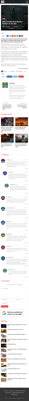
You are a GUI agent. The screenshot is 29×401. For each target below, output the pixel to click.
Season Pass (9, 47)
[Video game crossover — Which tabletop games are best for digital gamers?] (3, 350)
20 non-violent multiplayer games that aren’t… (16, 358)
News (4, 18)
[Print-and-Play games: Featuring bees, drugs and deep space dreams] (3, 341)
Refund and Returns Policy (18, 392)
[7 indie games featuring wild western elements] (3, 375)
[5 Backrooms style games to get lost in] (3, 331)
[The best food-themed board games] (3, 355)
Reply (27, 168)
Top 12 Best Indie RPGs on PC (13, 368)
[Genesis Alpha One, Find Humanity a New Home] (21, 121)
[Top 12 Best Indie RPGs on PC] (3, 370)
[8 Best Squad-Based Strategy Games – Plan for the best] (3, 326)
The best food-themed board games (14, 354)
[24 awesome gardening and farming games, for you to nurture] (3, 365)
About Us (6, 390)
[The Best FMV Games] (3, 345)
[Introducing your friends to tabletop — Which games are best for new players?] (3, 380)
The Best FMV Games (11, 344)
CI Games (5, 71)
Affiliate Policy (14, 394)
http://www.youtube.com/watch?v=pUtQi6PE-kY (16, 263)
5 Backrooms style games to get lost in (15, 329)
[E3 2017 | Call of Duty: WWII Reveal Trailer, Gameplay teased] (21, 138)
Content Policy (8, 392)
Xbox (25, 71)
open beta (17, 44)
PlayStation (12, 71)
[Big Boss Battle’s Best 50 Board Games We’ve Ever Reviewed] (3, 336)
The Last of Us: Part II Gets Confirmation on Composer (22, 106)
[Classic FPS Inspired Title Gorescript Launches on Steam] (7, 138)
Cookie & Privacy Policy (20, 390)
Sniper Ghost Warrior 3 (19, 71)
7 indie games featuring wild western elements (17, 373)
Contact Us (11, 390)
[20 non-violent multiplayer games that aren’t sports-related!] (3, 360)
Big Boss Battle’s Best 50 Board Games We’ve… (16, 334)
